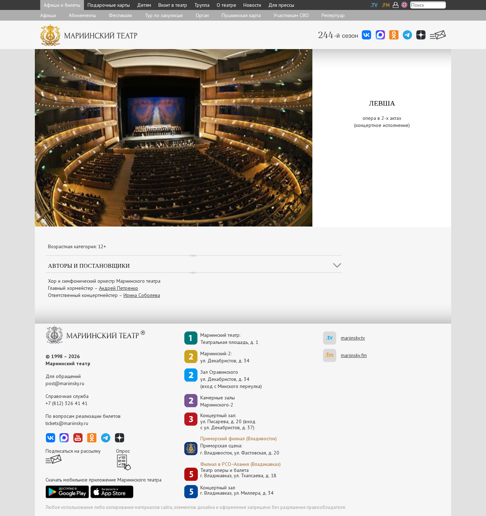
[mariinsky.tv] (332, 338)
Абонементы (82, 15)
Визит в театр (172, 5)
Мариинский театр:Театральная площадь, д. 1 (229, 338)
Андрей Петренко (118, 288)
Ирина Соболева (141, 295)
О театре (226, 5)
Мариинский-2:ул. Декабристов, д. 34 (224, 357)
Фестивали (120, 15)
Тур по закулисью (164, 15)
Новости (252, 5)
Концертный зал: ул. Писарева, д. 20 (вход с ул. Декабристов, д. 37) (227, 421)
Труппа (202, 5)
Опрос (123, 451)
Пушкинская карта (241, 15)
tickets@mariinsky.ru (67, 423)
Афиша (48, 15)
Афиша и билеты (62, 5)
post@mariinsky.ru (65, 383)
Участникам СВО (291, 15)
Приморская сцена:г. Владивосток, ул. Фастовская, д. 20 (232, 449)
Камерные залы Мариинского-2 (217, 401)
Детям (144, 5)
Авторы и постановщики (89, 265)
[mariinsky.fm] (332, 355)
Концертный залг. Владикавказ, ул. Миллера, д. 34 (237, 490)
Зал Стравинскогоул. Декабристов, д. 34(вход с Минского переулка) (231, 379)
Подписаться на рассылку (73, 451)
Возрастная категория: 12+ (77, 246)
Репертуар (333, 15)
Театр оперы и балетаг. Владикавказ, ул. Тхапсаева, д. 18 (238, 473)
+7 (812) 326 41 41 (67, 403)
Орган (202, 15)
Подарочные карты (109, 5)
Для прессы (281, 5)
